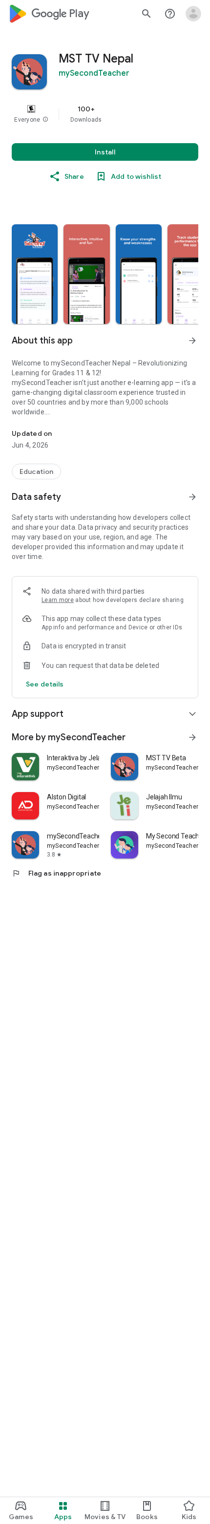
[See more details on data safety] (45, 684)
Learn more (58, 600)
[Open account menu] (193, 13)
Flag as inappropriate (56, 873)
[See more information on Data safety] (192, 497)
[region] (105, 114)
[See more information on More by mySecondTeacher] (192, 737)
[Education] (36, 471)
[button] (45, 119)
